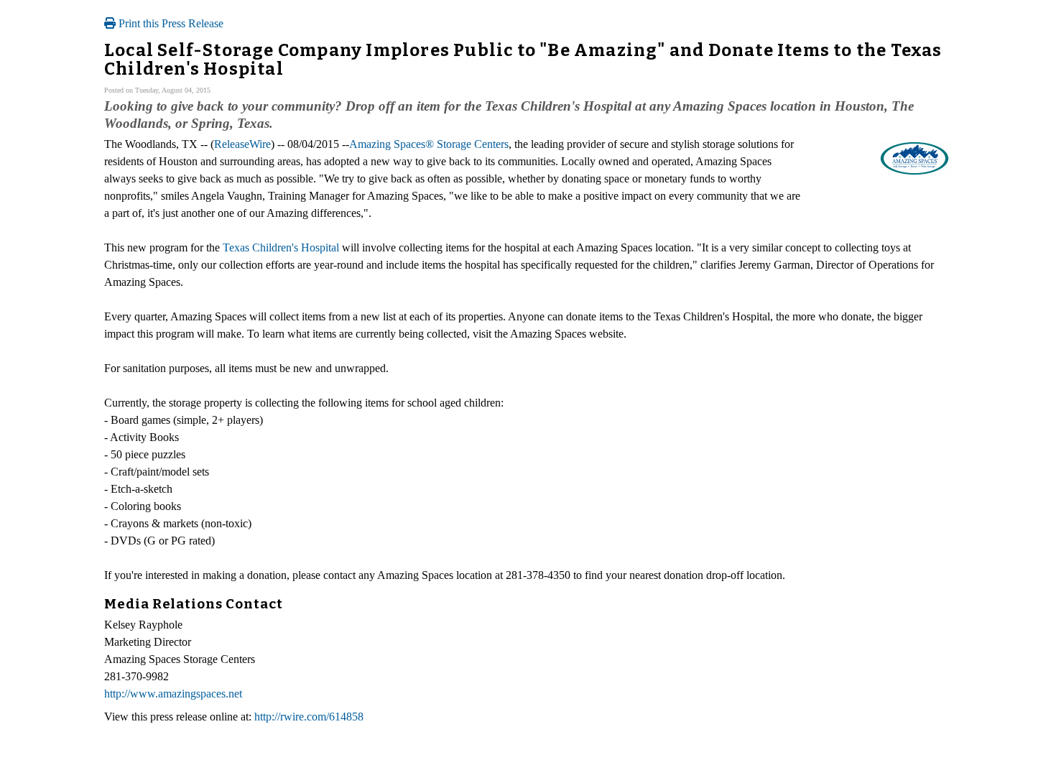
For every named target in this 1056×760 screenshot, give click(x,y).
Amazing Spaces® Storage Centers (429, 144)
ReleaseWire (242, 144)
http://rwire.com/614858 (308, 716)
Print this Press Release (169, 23)
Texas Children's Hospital (281, 247)
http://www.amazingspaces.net (173, 693)
